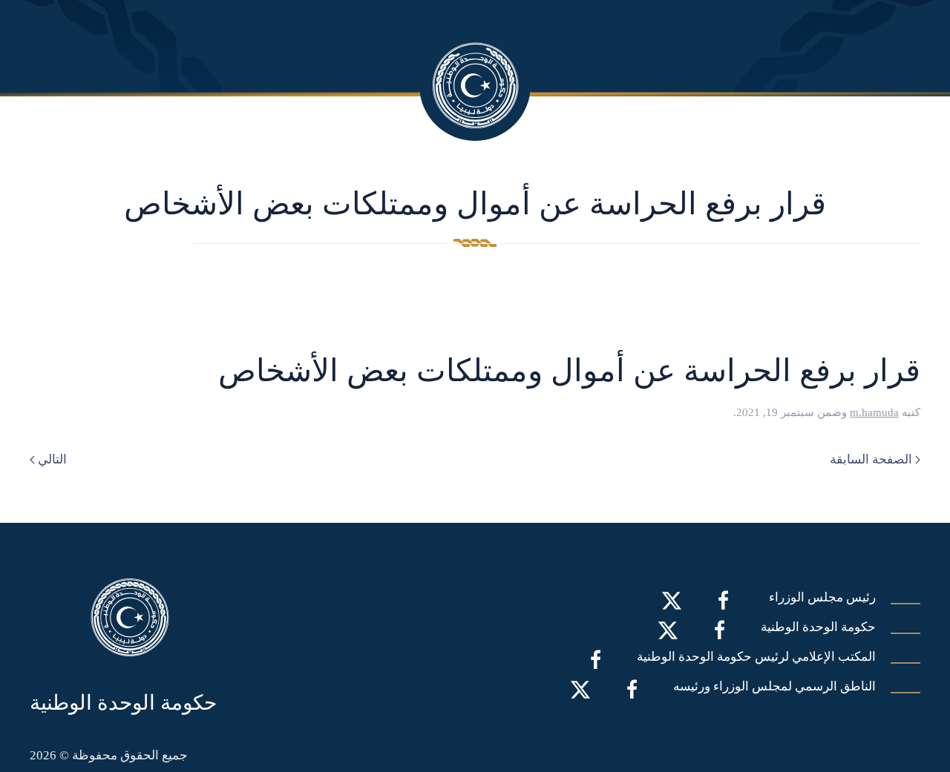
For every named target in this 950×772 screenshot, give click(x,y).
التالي (52, 459)
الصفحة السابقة (871, 459)
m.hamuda (874, 412)
